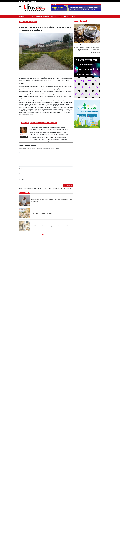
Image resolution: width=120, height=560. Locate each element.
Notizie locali (23, 21)
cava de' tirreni (25, 122)
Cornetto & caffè (81, 21)
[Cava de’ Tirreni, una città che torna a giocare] (24, 213)
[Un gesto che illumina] (87, 33)
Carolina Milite (26, 24)
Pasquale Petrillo (96, 52)
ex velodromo (44, 122)
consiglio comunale (34, 122)
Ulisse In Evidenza (32, 21)
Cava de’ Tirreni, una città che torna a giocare (41, 213)
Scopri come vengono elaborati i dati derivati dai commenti (57, 188)
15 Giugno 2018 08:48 (34, 24)
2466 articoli (24, 137)
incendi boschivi (52, 122)
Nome (21, 168)
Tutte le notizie (46, 235)
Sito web (21, 179)
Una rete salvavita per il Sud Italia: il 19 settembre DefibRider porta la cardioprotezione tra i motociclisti (51, 200)
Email (21, 174)
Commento (22, 151)
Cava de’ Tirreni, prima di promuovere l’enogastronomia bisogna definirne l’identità (51, 226)
